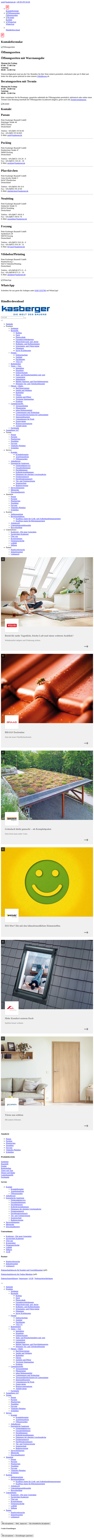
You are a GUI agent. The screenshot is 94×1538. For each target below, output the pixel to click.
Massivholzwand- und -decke (27, 342)
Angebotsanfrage (22, 457)
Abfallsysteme (21, 426)
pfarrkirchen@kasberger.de (17, 191)
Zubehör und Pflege (23, 397)
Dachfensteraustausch (24, 479)
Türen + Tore (16, 366)
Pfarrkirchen (15, 439)
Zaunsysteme (21, 421)
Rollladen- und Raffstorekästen (28, 344)
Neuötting (14, 441)
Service (9, 1413)
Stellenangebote (17, 514)
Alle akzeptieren (7, 1523)
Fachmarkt (15, 428)
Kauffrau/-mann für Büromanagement (30, 521)
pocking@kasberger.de (16, 163)
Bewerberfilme (16, 527)
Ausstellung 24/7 (12, 430)
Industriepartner (17, 552)
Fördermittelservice (23, 466)
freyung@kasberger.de (16, 247)
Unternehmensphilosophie (21, 525)
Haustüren (20, 370)
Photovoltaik (20, 337)
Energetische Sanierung (20, 463)
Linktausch (15, 554)
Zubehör (19, 357)
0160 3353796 (40, 290)
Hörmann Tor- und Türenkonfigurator (30, 384)
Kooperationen (16, 539)
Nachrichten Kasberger (20, 534)
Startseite (9, 324)
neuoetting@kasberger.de (17, 219)
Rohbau (19, 333)
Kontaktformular (22, 454)
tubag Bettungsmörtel (24, 410)
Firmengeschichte (17, 541)
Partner (8, 1510)
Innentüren (20, 368)
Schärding (15, 448)
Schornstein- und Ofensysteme (27, 346)
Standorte (9, 1457)
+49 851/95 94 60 (23, 2)
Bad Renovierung (22, 388)
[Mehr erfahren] (86, 646)
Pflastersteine (21, 408)
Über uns (14, 536)
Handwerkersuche (18, 550)
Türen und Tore (7, 1170)
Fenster (14, 353)
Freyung (14, 443)
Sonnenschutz (21, 483)
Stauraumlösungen (23, 417)
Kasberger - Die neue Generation (23, 532)
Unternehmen (11, 1493)
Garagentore (20, 377)
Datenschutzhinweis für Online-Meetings (17, 1274)
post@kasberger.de (8, 2)
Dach (18, 335)
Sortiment (14, 328)
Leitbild (14, 543)
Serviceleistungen (17, 488)
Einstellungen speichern (24, 1536)
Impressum (23, 1278)
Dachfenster (20, 359)
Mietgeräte (15, 490)
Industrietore (20, 379)
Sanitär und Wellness (24, 390)
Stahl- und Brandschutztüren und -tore (30, 375)
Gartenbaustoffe (17, 404)
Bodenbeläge (16, 364)
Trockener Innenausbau (25, 399)
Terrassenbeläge (22, 406)
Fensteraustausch (22, 477)
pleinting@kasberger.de (16, 275)
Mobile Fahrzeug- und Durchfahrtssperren (32, 381)
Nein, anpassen (21, 1523)
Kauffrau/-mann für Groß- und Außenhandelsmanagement (38, 519)
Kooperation (11, 1243)
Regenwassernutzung (24, 423)
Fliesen (18, 395)
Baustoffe (15, 331)
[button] (2, 320)
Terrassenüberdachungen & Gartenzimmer (32, 415)
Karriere (9, 1475)
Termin (8, 1395)
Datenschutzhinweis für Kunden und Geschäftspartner (22, 1270)
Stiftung (14, 545)
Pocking (14, 437)
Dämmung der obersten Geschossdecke (31, 474)
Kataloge (19, 401)
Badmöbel (20, 393)
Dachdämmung (22, 470)
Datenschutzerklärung (9, 1278)
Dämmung (20, 348)
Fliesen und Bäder (8, 1173)
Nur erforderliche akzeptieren (39, 1523)
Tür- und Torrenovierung (25, 481)
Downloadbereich (18, 492)
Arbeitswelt (15, 523)
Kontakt (14, 452)
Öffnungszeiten (22, 459)
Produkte (9, 1289)
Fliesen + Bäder (17, 386)
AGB (8, 1252)
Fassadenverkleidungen (25, 339)
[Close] (2, 1283)
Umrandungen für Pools (25, 419)
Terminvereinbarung (78, 100)
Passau (13, 435)
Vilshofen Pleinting (18, 446)
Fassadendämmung (23, 468)
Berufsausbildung (18, 516)
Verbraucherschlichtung (44, 1278)
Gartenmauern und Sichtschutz (27, 412)
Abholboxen (42, 76)
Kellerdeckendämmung (25, 472)
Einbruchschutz (22, 355)
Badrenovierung (22, 485)
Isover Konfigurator (23, 350)
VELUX (19, 362)
